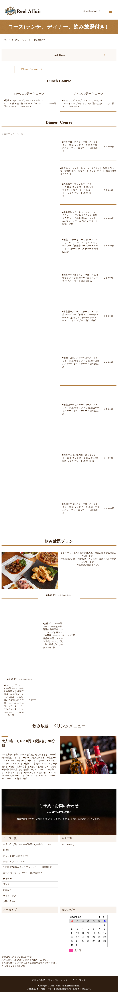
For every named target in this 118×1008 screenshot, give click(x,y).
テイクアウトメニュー (14, 861)
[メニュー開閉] (110, 11)
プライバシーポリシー (59, 980)
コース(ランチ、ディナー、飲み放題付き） (24, 873)
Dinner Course (29, 69)
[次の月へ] (105, 917)
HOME (6, 850)
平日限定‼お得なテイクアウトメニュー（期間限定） (28, 867)
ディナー (7, 879)
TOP (5, 40)
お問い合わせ (9, 901)
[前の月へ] (93, 917)
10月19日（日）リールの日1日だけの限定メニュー (27, 844)
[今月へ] (99, 917)
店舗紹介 (7, 890)
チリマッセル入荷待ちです (16, 856)
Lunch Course (59, 55)
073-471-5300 (59, 812)
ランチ (6, 884)
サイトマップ (9, 896)
